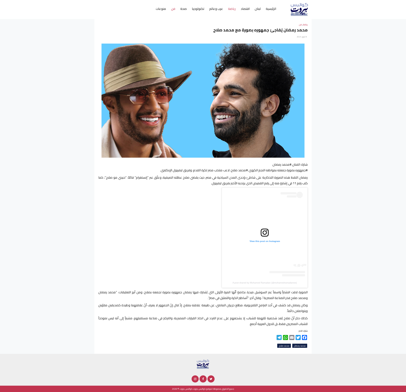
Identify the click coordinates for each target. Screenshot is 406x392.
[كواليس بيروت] (299, 9)
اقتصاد (245, 9)
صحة (183, 9)
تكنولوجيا (198, 9)
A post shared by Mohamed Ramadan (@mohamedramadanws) (264, 282)
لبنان (258, 9)
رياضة (232, 9)
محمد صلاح (284, 346)
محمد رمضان (300, 346)
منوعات (161, 9)
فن (173, 9)
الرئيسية (271, 9)
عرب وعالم (216, 9)
